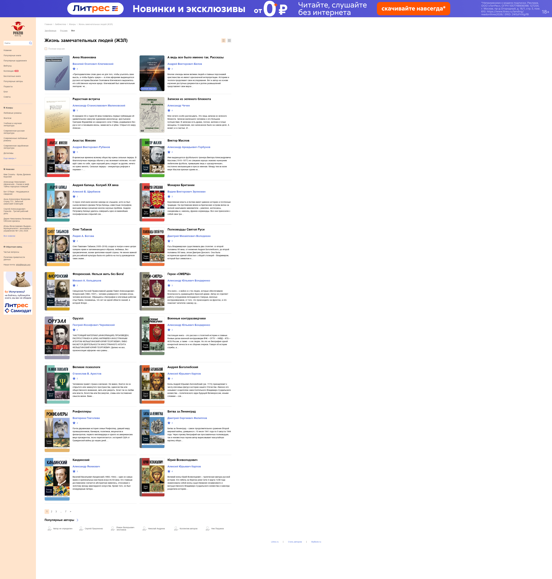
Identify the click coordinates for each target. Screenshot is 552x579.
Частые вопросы (11, 252)
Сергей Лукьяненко (94, 528)
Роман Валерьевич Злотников (125, 528)
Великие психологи (86, 367)
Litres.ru (275, 542)
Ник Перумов (217, 528)
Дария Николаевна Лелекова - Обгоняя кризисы (18, 220)
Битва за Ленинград (181, 411)
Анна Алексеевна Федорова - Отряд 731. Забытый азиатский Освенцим (17, 201)
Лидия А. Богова (83, 236)
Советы (7, 97)
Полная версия (56, 49)
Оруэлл (78, 318)
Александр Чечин (178, 105)
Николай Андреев (156, 528)
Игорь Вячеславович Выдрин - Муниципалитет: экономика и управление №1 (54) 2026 (18, 228)
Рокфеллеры (82, 411)
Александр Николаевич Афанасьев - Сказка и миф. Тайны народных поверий (17, 184)
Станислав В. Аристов (87, 373)
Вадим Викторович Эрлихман (186, 191)
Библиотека (60, 24)
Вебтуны (8, 66)
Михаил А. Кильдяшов (87, 280)
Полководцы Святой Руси (186, 229)
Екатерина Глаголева (86, 418)
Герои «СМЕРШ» (179, 274)
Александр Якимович (86, 466)
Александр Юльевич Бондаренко (188, 280)
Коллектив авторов (188, 528)
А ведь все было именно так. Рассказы (195, 57)
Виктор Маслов (178, 140)
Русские (64, 30)
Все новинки (9, 236)
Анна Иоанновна (84, 57)
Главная (48, 24)
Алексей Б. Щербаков (86, 191)
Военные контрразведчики (186, 318)
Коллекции (9, 71)
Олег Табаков (82, 229)
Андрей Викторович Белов (184, 63)
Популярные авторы (13, 81)
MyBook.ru (316, 542)
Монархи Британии (180, 185)
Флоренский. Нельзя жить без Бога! (98, 274)
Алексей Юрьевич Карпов (184, 373)
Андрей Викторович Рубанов (91, 147)
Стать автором (295, 542)
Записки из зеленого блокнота (189, 99)
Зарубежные (50, 30)
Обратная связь (14, 247)
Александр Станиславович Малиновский (99, 105)
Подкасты (8, 86)
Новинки (8, 50)
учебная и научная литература (13, 124)
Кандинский (81, 459)
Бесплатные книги (12, 76)
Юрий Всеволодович (182, 459)
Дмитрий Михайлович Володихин (189, 236)
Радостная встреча (86, 99)
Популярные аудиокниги (15, 60)
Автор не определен (62, 528)
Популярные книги (12, 55)
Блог (6, 92)
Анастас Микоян (84, 140)
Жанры (9, 108)
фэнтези (7, 118)
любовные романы (13, 113)
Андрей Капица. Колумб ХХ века (95, 185)
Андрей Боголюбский (182, 367)
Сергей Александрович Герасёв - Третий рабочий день (16, 211)
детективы (8, 153)
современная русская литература (14, 132)
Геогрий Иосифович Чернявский (94, 325)
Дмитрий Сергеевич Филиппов (187, 418)
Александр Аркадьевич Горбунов (188, 147)
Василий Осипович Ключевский (93, 63)
